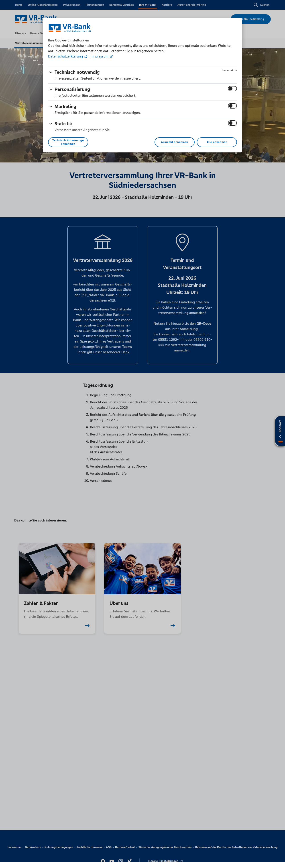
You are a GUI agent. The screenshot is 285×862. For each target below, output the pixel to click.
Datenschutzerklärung (66, 56)
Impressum (100, 56)
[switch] (232, 88)
